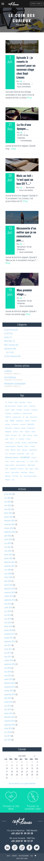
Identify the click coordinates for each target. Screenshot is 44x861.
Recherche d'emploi (11, 457)
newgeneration (33, 450)
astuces (29, 402)
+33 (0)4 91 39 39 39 (22, 833)
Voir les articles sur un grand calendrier (22, 783)
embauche (17, 428)
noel (6, 454)
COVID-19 (8, 417)
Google (36, 435)
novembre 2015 (9, 687)
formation (14, 435)
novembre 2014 (9, 721)
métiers (26, 446)
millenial (32, 446)
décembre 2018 (9, 588)
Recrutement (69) (10, 348)
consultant (26, 410)
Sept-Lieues (31, 465)
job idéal (17, 443)
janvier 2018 (8, 630)
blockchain (32, 406)
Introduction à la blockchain (15, 383)
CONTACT (14, 856)
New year (24, 450)
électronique (8, 428)
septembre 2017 (9, 641)
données (33, 421)
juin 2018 (7, 611)
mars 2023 (7, 509)
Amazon (10, 402)
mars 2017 (7, 656)
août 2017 (7, 645)
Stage (31, 469)
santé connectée (9, 465)
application (22, 402)
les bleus (24, 443)
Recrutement (30, 187)
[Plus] (29, 97)
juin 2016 (7, 668)
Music (19, 450)
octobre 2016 (8, 660)
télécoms (31, 472)
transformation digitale (30, 476)
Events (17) (8, 337)
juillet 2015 (8, 702)
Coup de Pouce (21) (11, 329)
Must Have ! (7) (9, 341)
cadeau (13, 410)
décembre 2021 (9, 562)
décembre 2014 (9, 717)
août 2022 (7, 535)
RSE (36, 461)
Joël (20, 81)
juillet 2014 (8, 728)
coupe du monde (27, 413)
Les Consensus (10, 377)
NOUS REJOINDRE (24, 856)
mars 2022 (7, 551)
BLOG (8, 856)
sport (26, 469)
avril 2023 (7, 505)
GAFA (24, 435)
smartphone (13, 469)
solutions (20, 469)
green (6, 439)
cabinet (7, 410)
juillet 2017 (8, 649)
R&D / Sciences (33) (11, 345)
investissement (9, 443)
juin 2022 (7, 543)
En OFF (19, 135)
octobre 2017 (8, 637)
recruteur (33, 458)
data (27, 417)
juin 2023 (7, 498)
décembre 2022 (9, 520)
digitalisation (19, 421)
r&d (32, 454)
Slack (6, 469)
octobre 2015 (8, 690)
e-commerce (15, 424)
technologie (24, 472)
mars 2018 (7, 622)
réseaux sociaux (20, 461)
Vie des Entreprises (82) (12, 356)
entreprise (8, 431)
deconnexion (33, 417)
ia (16, 439)
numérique (12, 454)
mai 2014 (7, 736)
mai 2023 (7, 501)
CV (23, 417)
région (7, 461)
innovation (22, 439)
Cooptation (8, 413)
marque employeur (10, 446)
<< (10, 756)
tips (21, 476)
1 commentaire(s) (26, 140)
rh (27, 461)
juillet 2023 (8, 494)
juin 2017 (7, 653)
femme (33, 432)
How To (12, 439)
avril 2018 (7, 619)
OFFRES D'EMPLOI (36, 4)
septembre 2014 (9, 724)
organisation (20, 454)
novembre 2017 (9, 634)
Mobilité (13, 450)
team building (15, 472)
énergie (23, 428)
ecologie (7, 424)
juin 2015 (7, 706)
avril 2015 (7, 709)
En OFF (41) (8, 333)
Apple (16, 402)
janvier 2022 (8, 558)
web (13, 480)
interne (28, 439)
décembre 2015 (9, 683)
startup (36, 469)
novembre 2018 (9, 592)
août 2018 (7, 604)
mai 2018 (7, 615)
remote (12, 461)
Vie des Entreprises (23, 84)
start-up (7, 472)
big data (19, 406)
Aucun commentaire (24, 86)
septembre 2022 (9, 532)
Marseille (20, 446)
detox (6, 421)
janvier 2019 (8, 585)
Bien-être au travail (10, 406)
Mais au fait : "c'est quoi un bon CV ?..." (24, 179)
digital (12, 420)
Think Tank (15, 476)
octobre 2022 (8, 528)
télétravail (8, 476)
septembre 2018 (9, 600)
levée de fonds (32, 442)
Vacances (7, 480)
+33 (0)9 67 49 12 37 (22, 841)
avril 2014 (7, 739)
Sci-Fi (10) (9, 352)
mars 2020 (7, 573)
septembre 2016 (9, 664)
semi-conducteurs (21, 465)
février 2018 (8, 626)
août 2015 (7, 698)
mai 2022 (7, 547)
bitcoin (26, 406)
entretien (15, 432)
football (7, 435)
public (27, 454)
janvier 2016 (8, 679)
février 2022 (8, 554)
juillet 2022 (8, 539)
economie (23, 424)
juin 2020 (7, 569)
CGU (31, 856)
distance (27, 421)
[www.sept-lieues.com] (13, 4)
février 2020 (8, 577)
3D (6, 402)
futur (19, 435)
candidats (19, 410)
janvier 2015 (8, 713)
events (21, 432)
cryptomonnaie (16, 417)
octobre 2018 (8, 596)
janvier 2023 (8, 517)
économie (31, 424)
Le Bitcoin (8, 371)
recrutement (25, 457)
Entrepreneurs (31, 428)
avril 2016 (7, 671)
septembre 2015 (9, 694)
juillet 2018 (8, 607)
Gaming (30, 435)
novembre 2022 (9, 524)
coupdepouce (17, 413)
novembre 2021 (9, 566)
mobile (7, 450)
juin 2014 (7, 732)
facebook (27, 432)
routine (32, 461)
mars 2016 (7, 675)
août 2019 (7, 581)
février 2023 (8, 513)
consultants (34, 410)
